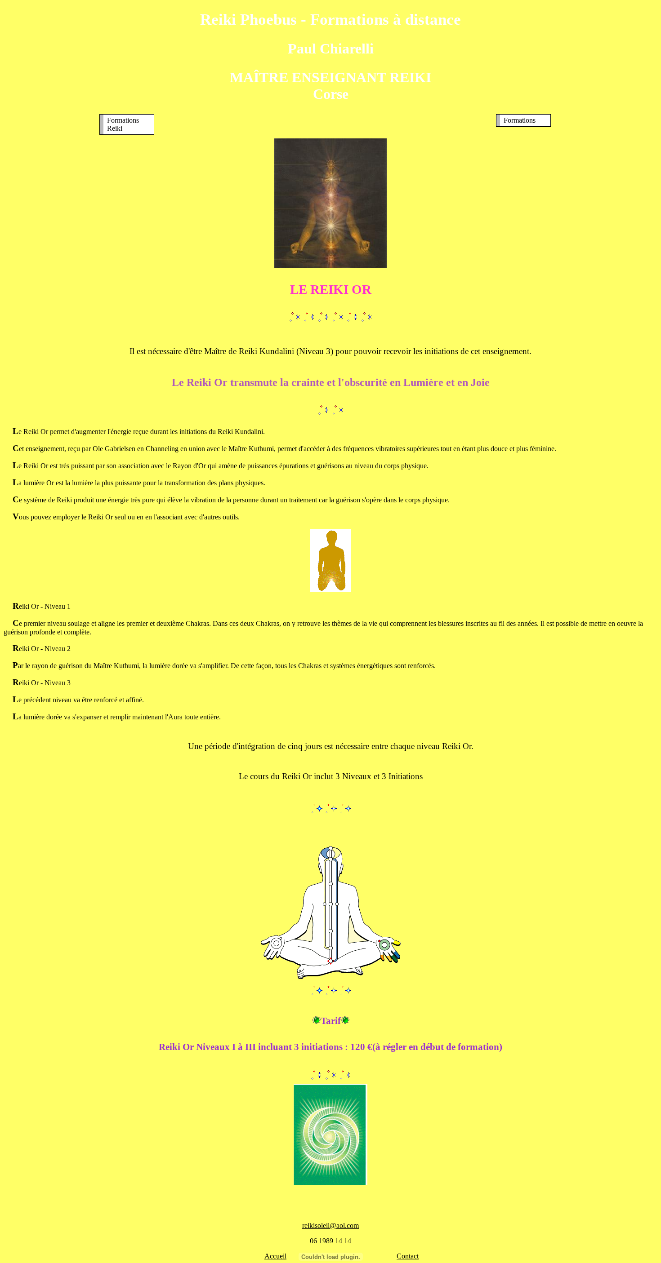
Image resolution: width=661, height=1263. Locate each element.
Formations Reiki (123, 124)
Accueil (275, 1256)
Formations (520, 120)
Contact (408, 1256)
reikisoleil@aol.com (330, 1225)
